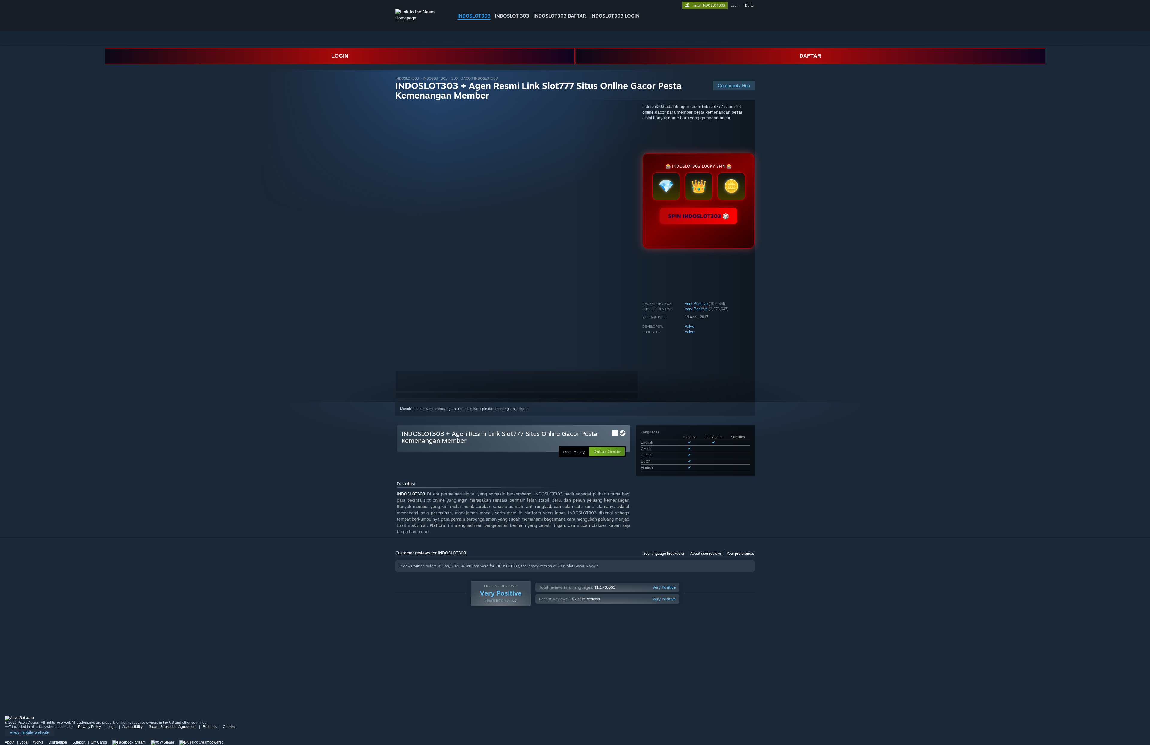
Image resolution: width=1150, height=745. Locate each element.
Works (38, 742)
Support (78, 742)
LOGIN (339, 56)
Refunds (210, 727)
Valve (689, 326)
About (9, 742)
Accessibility (132, 727)
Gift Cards (99, 742)
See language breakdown (664, 553)
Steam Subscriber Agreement (172, 727)
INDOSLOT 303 (512, 16)
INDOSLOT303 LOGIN (615, 16)
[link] (29, 732)
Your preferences (741, 553)
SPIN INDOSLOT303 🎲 (698, 216)
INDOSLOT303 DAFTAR (559, 16)
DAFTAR (810, 56)
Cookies (229, 727)
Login (735, 5)
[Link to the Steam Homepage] (421, 17)
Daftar (750, 5)
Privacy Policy (89, 727)
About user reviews (706, 553)
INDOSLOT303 (474, 16)
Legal (111, 727)
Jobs (24, 742)
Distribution (58, 742)
